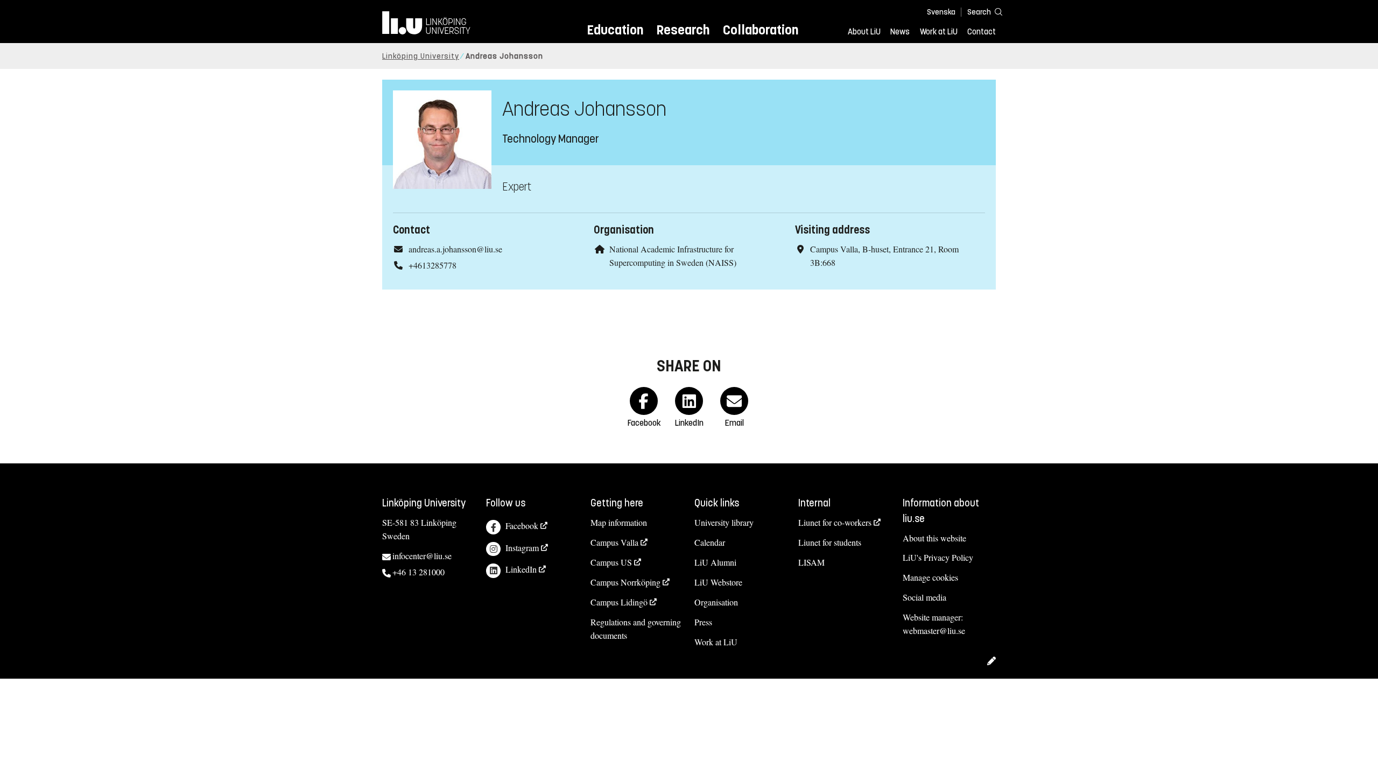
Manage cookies (930, 577)
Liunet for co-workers (834, 522)
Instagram (522, 547)
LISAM (811, 562)
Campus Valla (614, 542)
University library (724, 522)
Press (703, 622)
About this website (934, 538)
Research (682, 30)
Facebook (521, 525)
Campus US (611, 562)
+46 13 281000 (418, 571)
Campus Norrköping (625, 582)
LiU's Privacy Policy (938, 557)
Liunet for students (829, 542)
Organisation (716, 602)
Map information (618, 522)
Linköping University (420, 56)
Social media (924, 597)
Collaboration (760, 30)
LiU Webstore (718, 582)
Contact (981, 32)
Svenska (941, 12)
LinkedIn (521, 569)
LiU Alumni (715, 562)
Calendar (709, 542)
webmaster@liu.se (934, 630)
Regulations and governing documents (635, 628)
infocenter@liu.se (422, 555)
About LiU (864, 32)
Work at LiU (939, 32)
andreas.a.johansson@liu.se (455, 249)
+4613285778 (432, 265)
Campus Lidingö (619, 602)
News (900, 32)
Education (615, 30)
